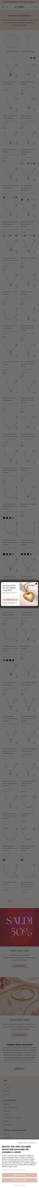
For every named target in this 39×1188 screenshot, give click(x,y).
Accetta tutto (19, 1175)
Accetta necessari (19, 1180)
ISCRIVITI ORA (10, 599)
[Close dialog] (36, 584)
